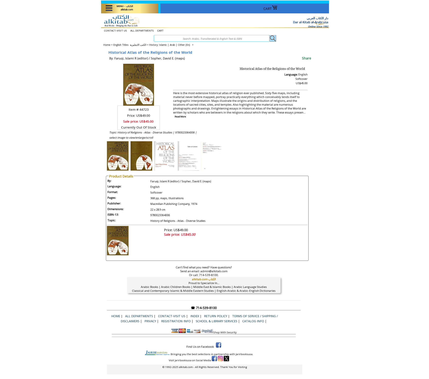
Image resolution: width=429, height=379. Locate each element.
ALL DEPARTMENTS (142, 30)
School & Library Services (216, 321)
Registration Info (176, 321)
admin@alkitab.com (213, 271)
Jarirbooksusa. (244, 354)
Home (106, 44)
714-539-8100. (209, 275)
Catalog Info (253, 321)
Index (194, 316)
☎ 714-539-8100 (204, 308)
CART (267, 8)
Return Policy (215, 316)
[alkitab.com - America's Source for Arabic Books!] (120, 26)
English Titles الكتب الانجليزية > (131, 44)
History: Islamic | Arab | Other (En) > (171, 44)
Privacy (150, 321)
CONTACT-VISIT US (115, 30)
